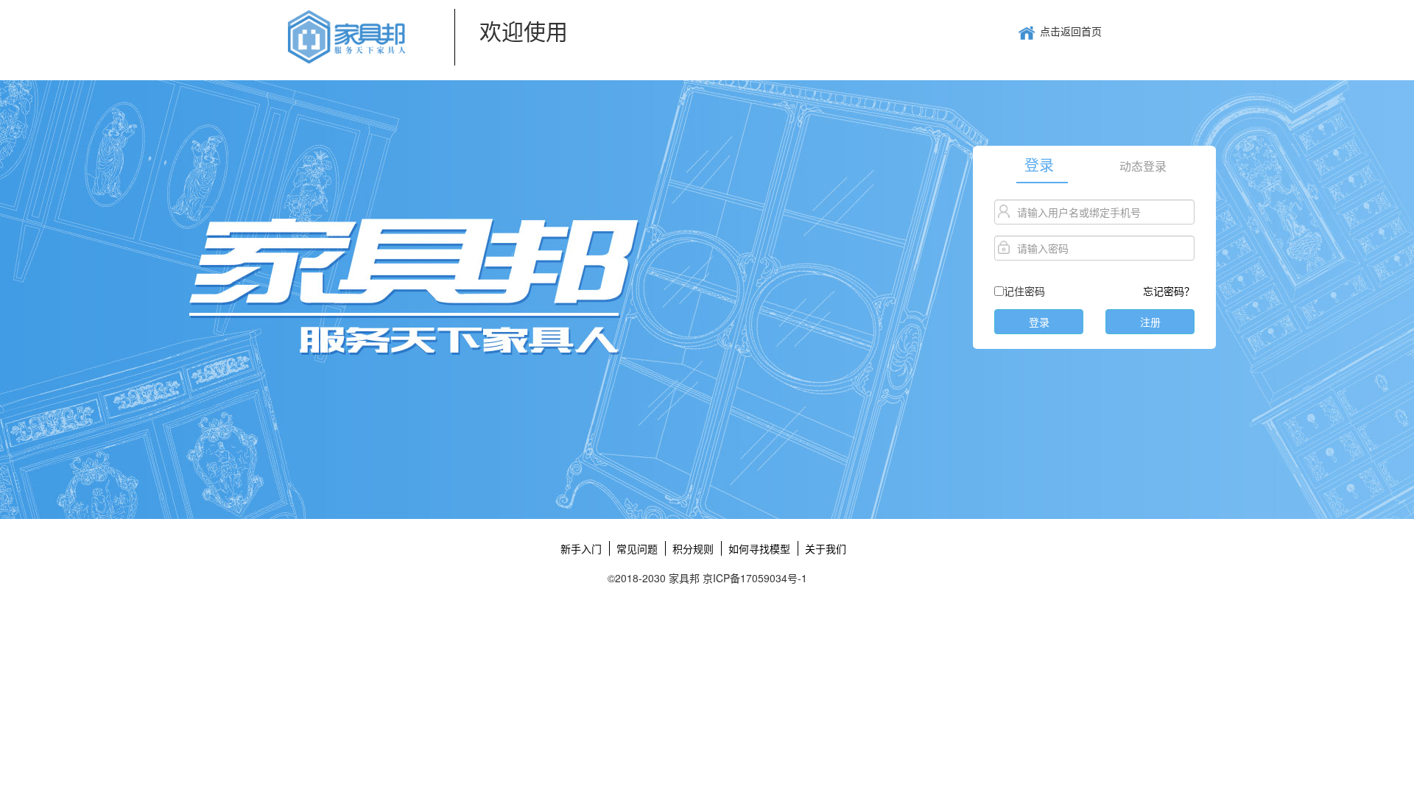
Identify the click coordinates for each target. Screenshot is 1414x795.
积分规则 (693, 548)
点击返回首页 (1071, 31)
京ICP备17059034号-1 (755, 577)
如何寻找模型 (759, 548)
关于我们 (825, 548)
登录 (1039, 166)
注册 (1150, 321)
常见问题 (637, 548)
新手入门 (581, 548)
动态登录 (1143, 166)
